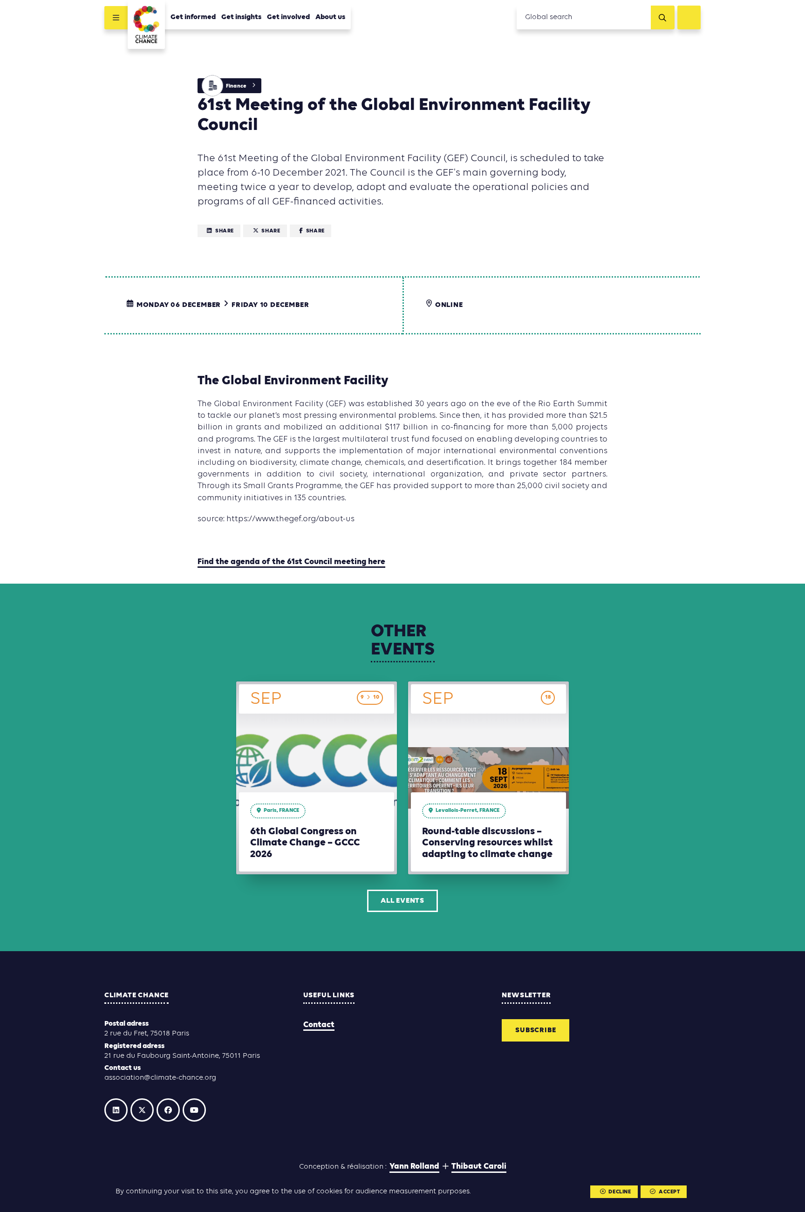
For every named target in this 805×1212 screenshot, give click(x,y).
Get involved (288, 17)
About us (330, 17)
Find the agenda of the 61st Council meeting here (291, 562)
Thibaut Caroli (478, 1166)
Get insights (241, 17)
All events (402, 901)
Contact (318, 1025)
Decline (619, 1192)
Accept (669, 1192)
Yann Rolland (414, 1166)
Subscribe (535, 1030)
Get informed (193, 17)
